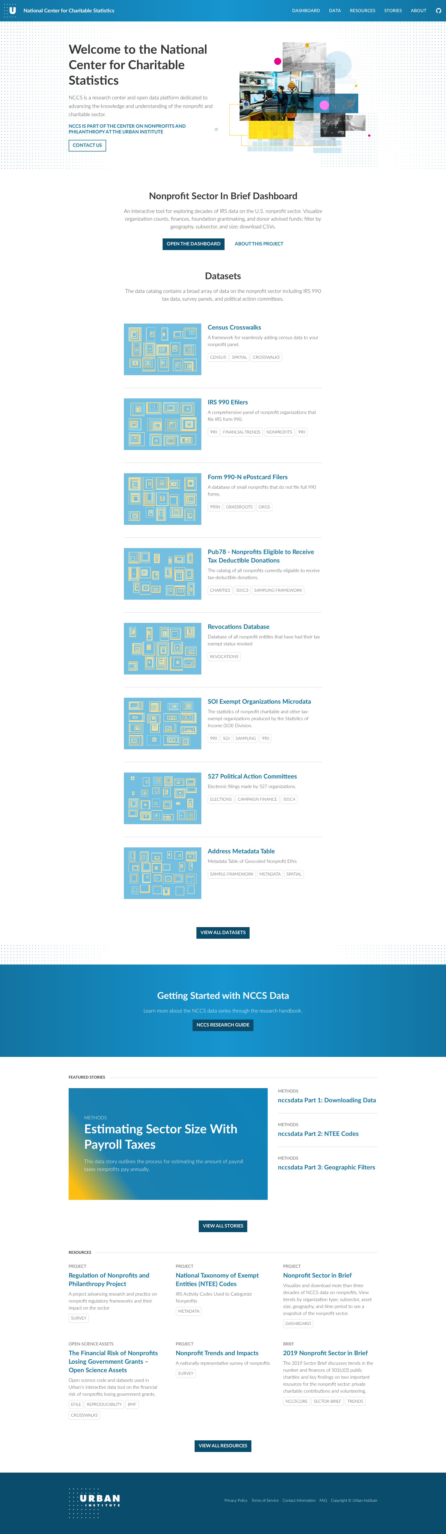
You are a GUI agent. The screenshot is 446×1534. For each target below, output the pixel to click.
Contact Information (299, 1501)
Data (335, 11)
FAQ (323, 1501)
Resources (362, 11)
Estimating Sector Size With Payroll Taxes (160, 1137)
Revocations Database (238, 627)
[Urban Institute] (94, 1503)
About (418, 11)
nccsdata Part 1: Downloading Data (327, 1100)
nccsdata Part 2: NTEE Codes (318, 1134)
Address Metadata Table (241, 851)
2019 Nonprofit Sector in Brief (325, 1353)
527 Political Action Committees (252, 777)
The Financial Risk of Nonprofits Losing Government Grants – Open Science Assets (113, 1362)
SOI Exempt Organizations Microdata (259, 702)
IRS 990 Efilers (228, 402)
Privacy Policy (236, 1501)
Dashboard (306, 11)
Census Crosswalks (234, 328)
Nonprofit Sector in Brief (317, 1276)
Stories (393, 11)
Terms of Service (265, 1501)
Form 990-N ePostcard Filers (248, 477)
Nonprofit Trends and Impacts (217, 1353)
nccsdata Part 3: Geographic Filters (326, 1167)
